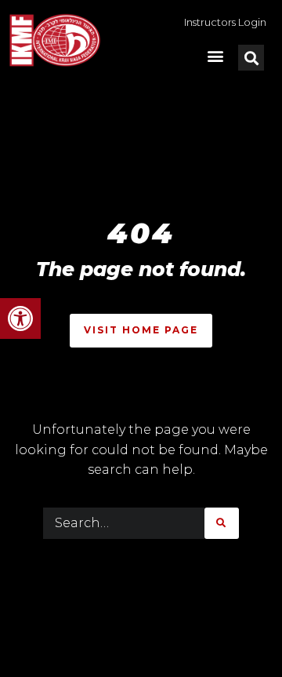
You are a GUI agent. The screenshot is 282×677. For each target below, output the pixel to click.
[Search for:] (123, 523)
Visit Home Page (141, 330)
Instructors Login (225, 22)
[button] (20, 318)
